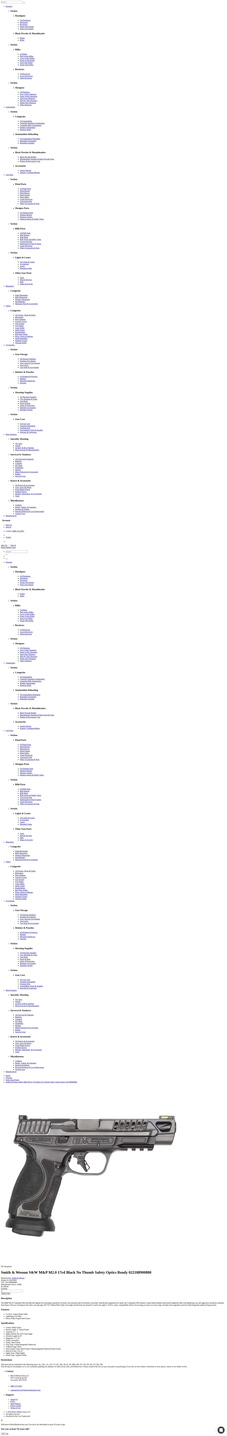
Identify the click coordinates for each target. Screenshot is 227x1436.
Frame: (8, 1342)
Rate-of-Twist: (11, 1351)
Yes (3, 1434)
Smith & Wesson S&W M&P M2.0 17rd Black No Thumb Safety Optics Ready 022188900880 (41, 1082)
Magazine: (9, 1338)
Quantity (4, 1289)
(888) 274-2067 (18, 531)
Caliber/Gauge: (11, 1347)
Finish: (8, 1340)
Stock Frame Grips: (13, 1349)
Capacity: (9, 1332)
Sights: (8, 1334)
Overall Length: (11, 1336)
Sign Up (9, 525)
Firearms (9, 1078)
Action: (8, 1328)
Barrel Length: (11, 1330)
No (7, 1434)
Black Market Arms (8, 547)
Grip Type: (10, 1345)
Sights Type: (10, 1353)
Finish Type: (10, 1355)
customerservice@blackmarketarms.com (25, 1390)
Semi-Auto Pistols (12, 1080)
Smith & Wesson (18, 1278)
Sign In (8, 527)
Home (8, 1076)
